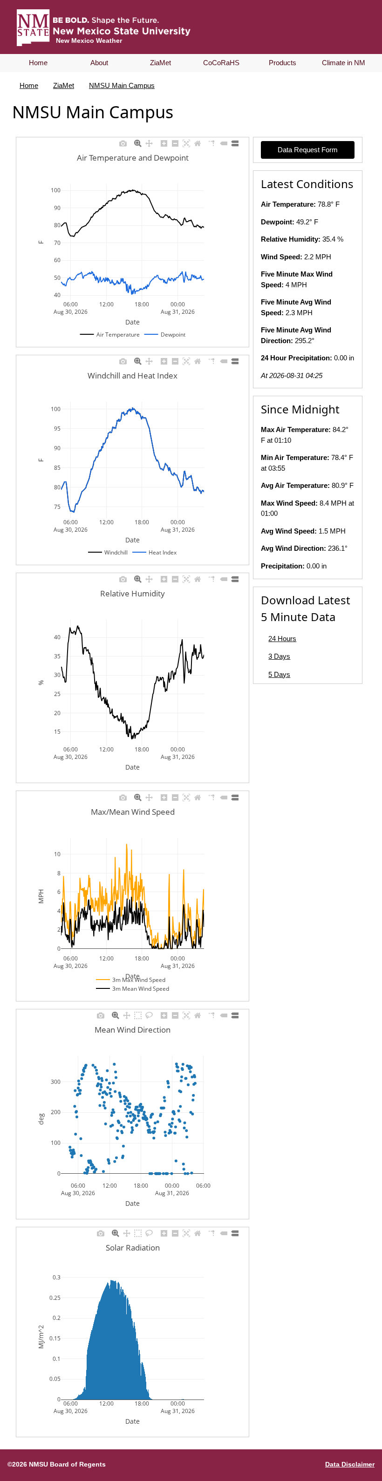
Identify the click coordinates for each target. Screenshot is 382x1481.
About (99, 63)
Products (282, 63)
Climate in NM (343, 63)
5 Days (279, 674)
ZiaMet (160, 63)
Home (38, 63)
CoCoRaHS (221, 63)
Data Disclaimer (350, 1464)
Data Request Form (308, 150)
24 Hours (282, 638)
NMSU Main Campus (122, 85)
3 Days (279, 656)
